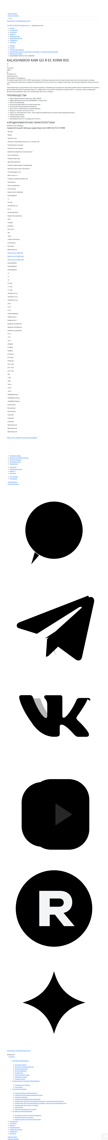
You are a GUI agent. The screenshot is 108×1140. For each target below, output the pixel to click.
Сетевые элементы (21, 1097)
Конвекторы (14, 464)
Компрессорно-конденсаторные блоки (28, 1119)
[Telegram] (54, 626)
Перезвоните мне (37, 25)
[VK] (54, 720)
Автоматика (19, 1107)
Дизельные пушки (21, 1077)
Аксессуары (19, 1087)
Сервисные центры (16, 38)
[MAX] (54, 532)
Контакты (13, 42)
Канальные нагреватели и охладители (27, 1099)
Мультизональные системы (24, 1117)
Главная (12, 46)
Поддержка (13, 40)
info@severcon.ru (24, 25)
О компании (14, 30)
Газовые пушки (20, 1079)
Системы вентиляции (17, 50)
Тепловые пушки (15, 462)
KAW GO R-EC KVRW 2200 (16, 260)
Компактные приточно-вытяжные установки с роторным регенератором (34, 52)
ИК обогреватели (15, 460)
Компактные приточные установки (26, 1105)
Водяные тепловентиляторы (19, 458)
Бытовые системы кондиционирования (28, 1115)
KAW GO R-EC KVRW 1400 (16, 256)
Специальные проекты (22, 1085)
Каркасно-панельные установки (25, 1109)
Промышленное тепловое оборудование (26, 1081)
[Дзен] (54, 1002)
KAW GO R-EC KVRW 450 (15, 253)
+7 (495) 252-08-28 (12, 25)
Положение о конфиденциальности (19, 21)
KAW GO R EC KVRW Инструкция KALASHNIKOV (22, 438)
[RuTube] (54, 908)
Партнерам (13, 479)
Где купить (13, 32)
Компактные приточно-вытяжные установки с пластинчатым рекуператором (40, 1103)
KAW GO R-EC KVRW (16, 54)
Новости (12, 34)
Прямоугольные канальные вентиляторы (29, 1095)
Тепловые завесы (15, 456)
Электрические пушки (22, 1075)
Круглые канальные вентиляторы (26, 1093)
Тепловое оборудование (20, 1061)
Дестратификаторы (21, 1069)
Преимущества (15, 36)
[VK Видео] (54, 814)
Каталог (12, 28)
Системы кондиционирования (22, 1111)
